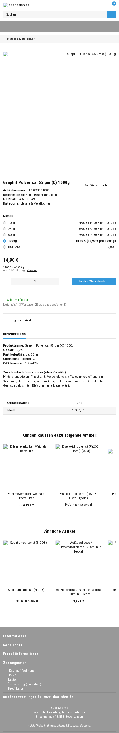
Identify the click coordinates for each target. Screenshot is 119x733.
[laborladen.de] (16, 5)
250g (62, 229)
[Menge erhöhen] (62, 281)
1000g (62, 241)
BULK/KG (62, 247)
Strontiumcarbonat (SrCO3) (26, 590)
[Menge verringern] (7, 281)
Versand (32, 270)
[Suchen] (111, 14)
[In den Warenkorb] (6, 49)
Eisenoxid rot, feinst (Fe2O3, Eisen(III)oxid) (78, 496)
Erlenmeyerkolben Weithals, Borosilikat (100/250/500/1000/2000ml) (26, 496)
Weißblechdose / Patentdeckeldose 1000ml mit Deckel (78, 592)
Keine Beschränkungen (41, 195)
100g (62, 223)
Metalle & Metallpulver (35, 203)
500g (62, 235)
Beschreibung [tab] (14, 334)
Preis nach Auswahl (78, 505)
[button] (102, 5)
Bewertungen (74, 717)
